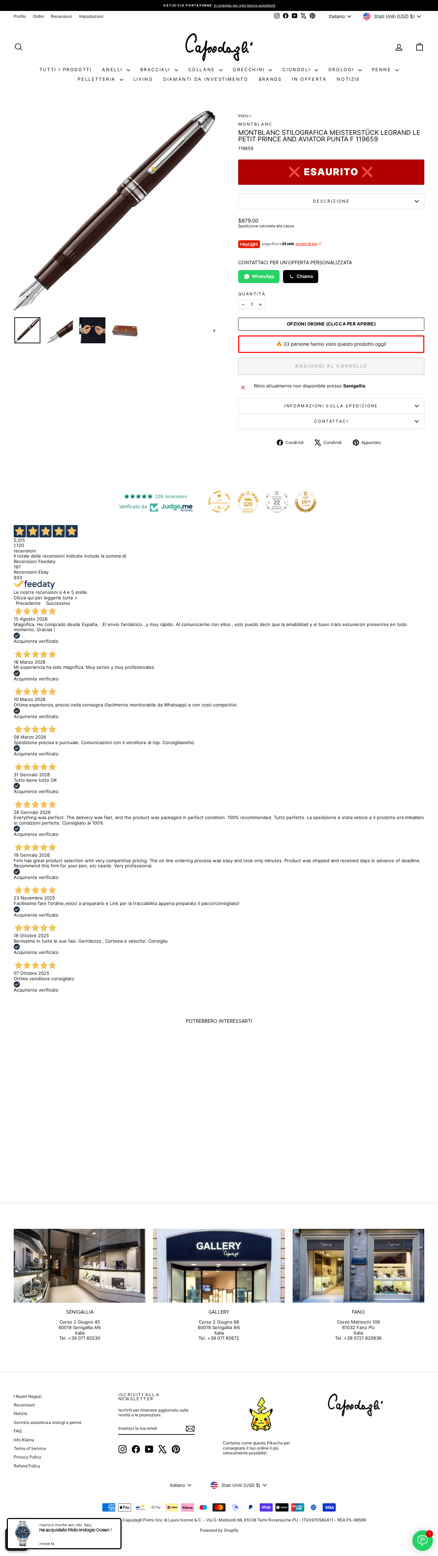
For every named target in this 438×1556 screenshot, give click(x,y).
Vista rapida (62, 1130)
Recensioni (61, 16)
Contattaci (331, 421)
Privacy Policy (27, 1456)
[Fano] (358, 1266)
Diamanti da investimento (205, 79)
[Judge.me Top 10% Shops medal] (306, 502)
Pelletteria (98, 79)
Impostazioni (91, 16)
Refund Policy (27, 1465)
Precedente (28, 603)
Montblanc (255, 124)
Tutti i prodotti (65, 69)
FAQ (18, 1430)
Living (143, 79)
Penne (383, 69)
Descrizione (331, 201)
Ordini (38, 16)
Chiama (305, 276)
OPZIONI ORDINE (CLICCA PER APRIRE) (331, 324)
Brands (270, 79)
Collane (203, 69)
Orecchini (250, 69)
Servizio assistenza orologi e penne (47, 1422)
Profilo (20, 16)
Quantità (252, 294)
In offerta (309, 79)
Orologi (342, 69)
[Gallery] (219, 1266)
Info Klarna (24, 1439)
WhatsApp (263, 276)
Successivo (58, 603)
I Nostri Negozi (28, 1396)
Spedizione (248, 226)
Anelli (113, 69)
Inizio (243, 115)
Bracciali (156, 69)
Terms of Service (30, 1448)
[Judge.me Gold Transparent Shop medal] (219, 502)
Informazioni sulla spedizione (331, 405)
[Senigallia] (79, 1266)
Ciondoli (297, 69)
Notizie (348, 79)
